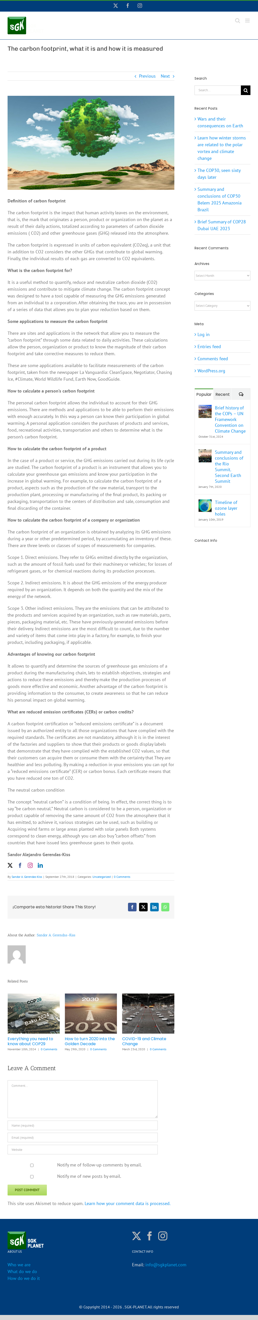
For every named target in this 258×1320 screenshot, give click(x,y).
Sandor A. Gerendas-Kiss (27, 877)
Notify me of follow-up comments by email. (99, 1165)
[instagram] (30, 865)
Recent (222, 394)
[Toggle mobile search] (237, 20)
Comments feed (213, 359)
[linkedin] (40, 865)
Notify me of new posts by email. (89, 1176)
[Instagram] (162, 1236)
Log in (204, 334)
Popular (204, 394)
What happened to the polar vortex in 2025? (145, 1041)
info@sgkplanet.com (165, 1265)
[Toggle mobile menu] (247, 20)
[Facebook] (149, 1236)
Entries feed (209, 346)
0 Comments (122, 877)
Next (165, 76)
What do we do (22, 1271)
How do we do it (24, 1278)
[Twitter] (136, 1236)
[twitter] (10, 865)
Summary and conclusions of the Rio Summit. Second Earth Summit (229, 466)
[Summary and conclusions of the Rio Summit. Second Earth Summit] (205, 453)
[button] (11, 1022)
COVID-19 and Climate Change (87, 1041)
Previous (147, 76)
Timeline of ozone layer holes (226, 508)
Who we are (19, 1265)
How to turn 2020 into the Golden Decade (33, 1041)
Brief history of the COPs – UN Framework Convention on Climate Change (230, 419)
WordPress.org (211, 371)
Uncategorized (101, 877)
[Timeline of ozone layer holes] (205, 503)
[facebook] (20, 865)
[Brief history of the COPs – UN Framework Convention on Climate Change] (205, 408)
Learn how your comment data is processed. (128, 1203)
